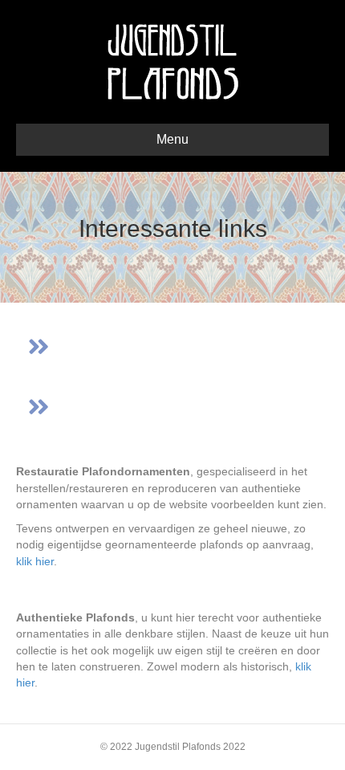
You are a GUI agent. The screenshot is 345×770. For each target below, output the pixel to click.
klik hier (35, 561)
